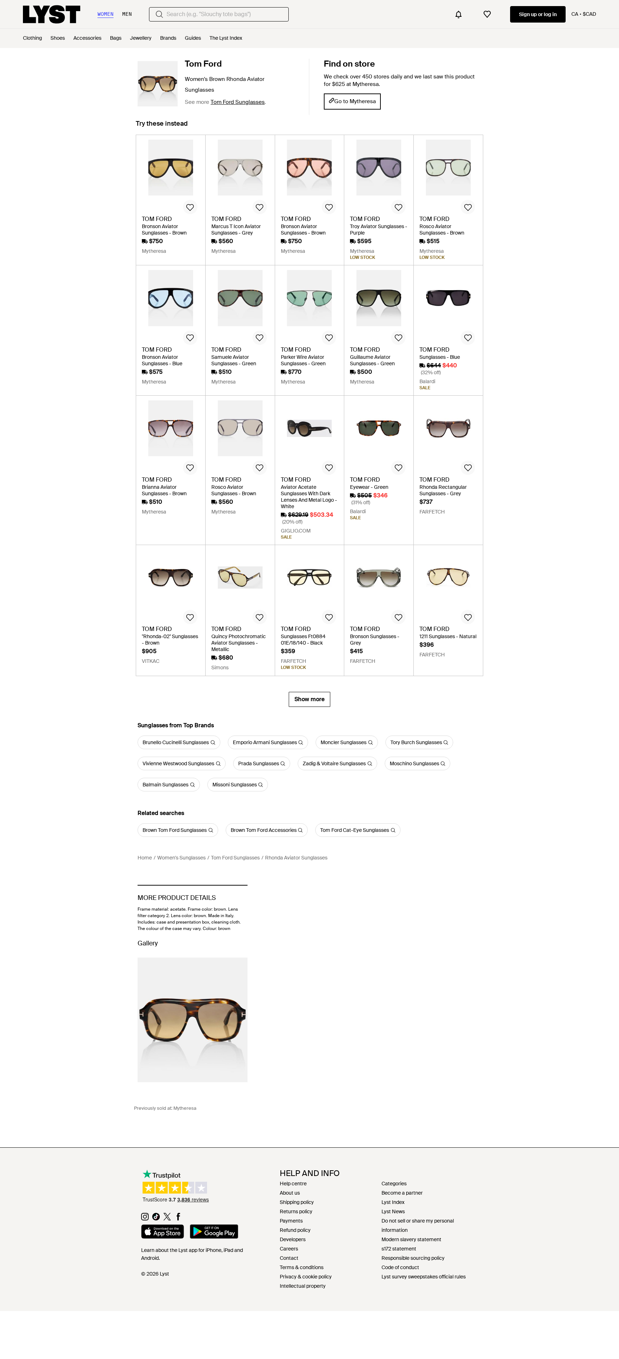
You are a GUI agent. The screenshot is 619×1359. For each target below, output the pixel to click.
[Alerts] (458, 14)
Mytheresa (184, 1108)
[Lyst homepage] (51, 14)
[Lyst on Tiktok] (156, 1218)
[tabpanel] (309, 420)
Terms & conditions (301, 1267)
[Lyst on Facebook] (178, 1218)
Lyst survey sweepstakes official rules (424, 1276)
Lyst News (393, 1211)
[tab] (162, 127)
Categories (394, 1183)
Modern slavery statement (411, 1239)
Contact (289, 1258)
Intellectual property (303, 1286)
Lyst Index (393, 1202)
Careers (289, 1248)
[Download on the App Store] (162, 1232)
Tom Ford (203, 63)
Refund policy (295, 1230)
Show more (309, 699)
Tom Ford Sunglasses (238, 102)
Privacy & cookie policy (306, 1276)
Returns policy (296, 1211)
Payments (291, 1221)
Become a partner (402, 1193)
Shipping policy (297, 1202)
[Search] (159, 14)
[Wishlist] (487, 14)
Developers (293, 1239)
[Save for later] (190, 207)
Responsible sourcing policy (413, 1258)
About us (290, 1193)
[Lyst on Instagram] (145, 1218)
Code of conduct (400, 1267)
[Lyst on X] (167, 1218)
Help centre (293, 1183)
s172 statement (399, 1248)
